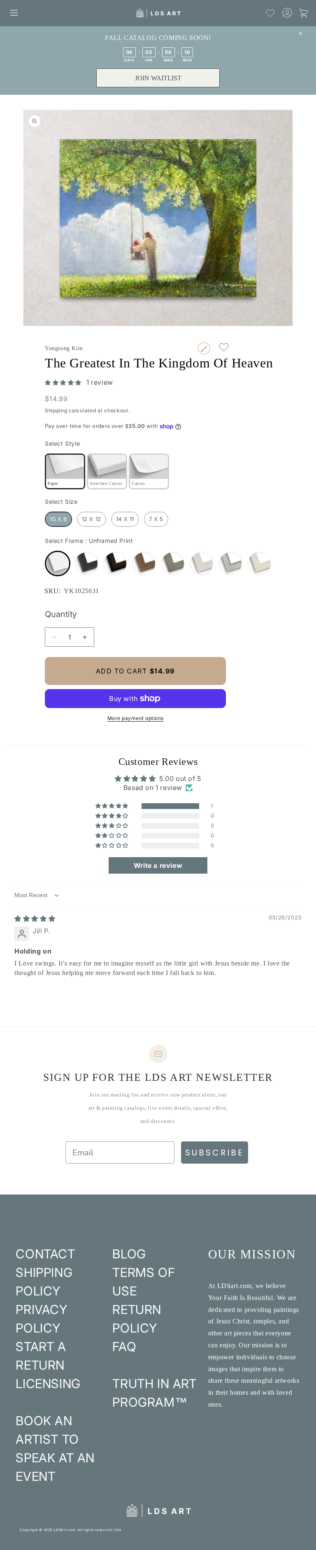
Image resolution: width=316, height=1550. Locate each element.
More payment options (135, 718)
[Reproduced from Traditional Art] (204, 348)
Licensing (48, 1383)
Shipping (56, 410)
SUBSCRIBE (214, 1152)
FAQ (124, 1346)
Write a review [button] (158, 865)
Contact (45, 1253)
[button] (14, 13)
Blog (129, 1253)
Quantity (61, 614)
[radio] (65, 471)
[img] (34, 918)
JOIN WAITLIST (158, 78)
